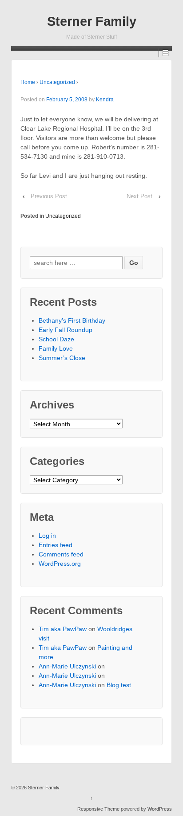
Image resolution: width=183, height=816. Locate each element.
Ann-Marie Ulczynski (67, 666)
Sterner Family (91, 21)
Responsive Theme (98, 809)
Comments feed (61, 554)
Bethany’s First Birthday (72, 320)
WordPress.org (60, 563)
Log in (47, 535)
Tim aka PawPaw (63, 628)
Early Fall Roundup (65, 329)
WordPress (159, 809)
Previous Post (49, 196)
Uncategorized (57, 82)
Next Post (139, 196)
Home (27, 82)
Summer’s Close (62, 357)
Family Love (56, 348)
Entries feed (55, 544)
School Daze (56, 339)
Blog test (119, 684)
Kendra (105, 99)
